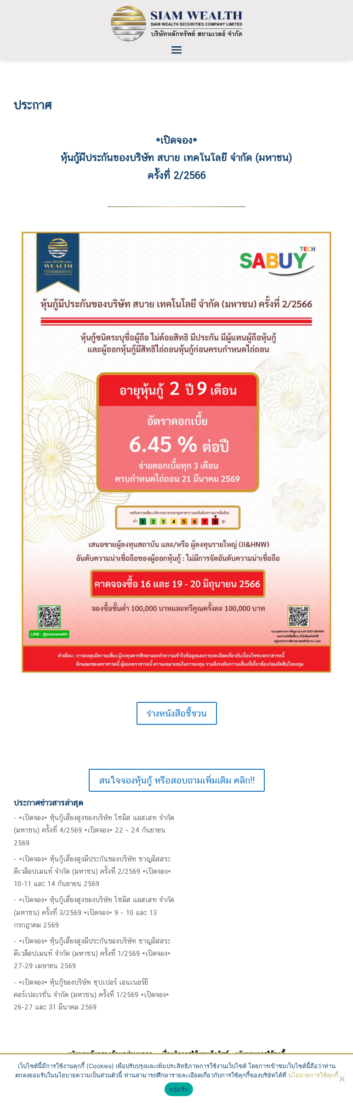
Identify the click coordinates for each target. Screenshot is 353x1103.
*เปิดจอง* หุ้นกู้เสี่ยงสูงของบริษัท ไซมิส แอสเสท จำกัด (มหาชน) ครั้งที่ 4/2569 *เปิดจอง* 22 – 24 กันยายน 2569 (94, 830)
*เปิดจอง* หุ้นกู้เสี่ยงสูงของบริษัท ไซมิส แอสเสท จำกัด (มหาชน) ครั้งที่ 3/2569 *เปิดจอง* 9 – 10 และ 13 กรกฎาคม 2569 (94, 912)
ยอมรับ (178, 1089)
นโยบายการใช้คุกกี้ (313, 1075)
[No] (341, 1078)
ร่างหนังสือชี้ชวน (177, 713)
